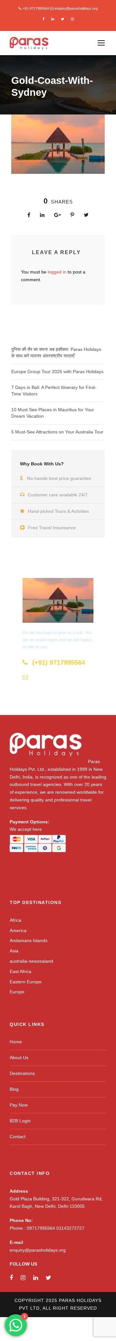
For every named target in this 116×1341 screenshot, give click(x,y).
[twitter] (62, 19)
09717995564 (41, 1228)
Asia (14, 950)
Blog (14, 1089)
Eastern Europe (26, 981)
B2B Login (20, 1120)
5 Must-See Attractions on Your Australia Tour (57, 431)
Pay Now (19, 1105)
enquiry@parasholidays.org (76, 8)
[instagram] (72, 19)
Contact (17, 1136)
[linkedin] (52, 19)
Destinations (22, 1073)
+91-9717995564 (36, 8)
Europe (17, 991)
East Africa (20, 971)
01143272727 (70, 1228)
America (18, 930)
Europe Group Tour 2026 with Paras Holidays (57, 371)
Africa (15, 920)
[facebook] (43, 19)
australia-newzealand (31, 961)
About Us (19, 1057)
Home (16, 1041)
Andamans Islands (28, 940)
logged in (57, 271)
